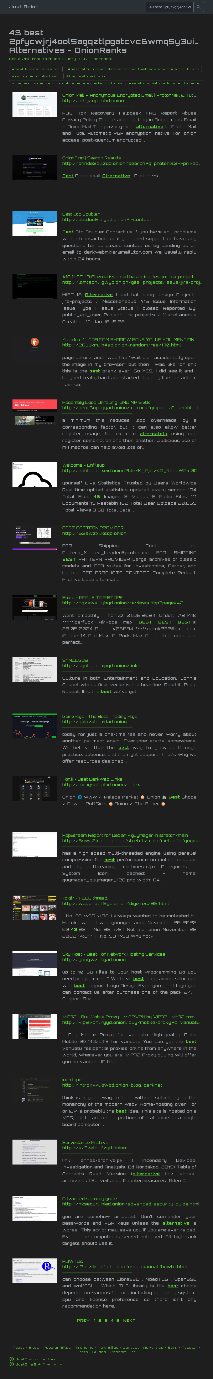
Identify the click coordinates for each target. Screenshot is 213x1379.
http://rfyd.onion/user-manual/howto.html (132, 1266)
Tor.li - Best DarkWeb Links (92, 779)
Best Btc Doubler (81, 214)
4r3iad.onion (39, 1364)
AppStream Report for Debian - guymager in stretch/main (125, 835)
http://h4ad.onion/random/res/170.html (132, 345)
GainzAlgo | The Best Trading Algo (99, 716)
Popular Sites (57, 1347)
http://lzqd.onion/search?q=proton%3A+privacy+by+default (132, 163)
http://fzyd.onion (132, 1148)
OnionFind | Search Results (91, 158)
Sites (34, 1347)
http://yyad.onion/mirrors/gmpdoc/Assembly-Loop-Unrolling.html (132, 407)
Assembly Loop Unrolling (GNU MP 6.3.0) (107, 402)
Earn (173, 1347)
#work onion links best (35, 76)
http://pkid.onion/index (132, 784)
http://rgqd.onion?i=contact (132, 219)
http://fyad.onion (132, 959)
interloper (73, 1079)
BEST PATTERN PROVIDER (93, 528)
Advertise (153, 1347)
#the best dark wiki (85, 76)
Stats (82, 1352)
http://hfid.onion (132, 100)
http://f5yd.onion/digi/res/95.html (132, 903)
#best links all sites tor (36, 69)
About (19, 1347)
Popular (190, 1347)
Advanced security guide (89, 1198)
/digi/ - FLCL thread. (85, 898)
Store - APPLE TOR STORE (92, 597)
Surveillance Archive (85, 1142)
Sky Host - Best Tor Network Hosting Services (113, 954)
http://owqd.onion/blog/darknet (132, 1085)
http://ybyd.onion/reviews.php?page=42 (132, 603)
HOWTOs (72, 1261)
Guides (99, 1352)
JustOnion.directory (36, 1359)
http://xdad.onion (132, 722)
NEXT (129, 1320)
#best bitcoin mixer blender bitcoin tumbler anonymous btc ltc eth (133, 69)
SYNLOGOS (75, 660)
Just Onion (24, 6)
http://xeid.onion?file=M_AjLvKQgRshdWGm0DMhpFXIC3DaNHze (132, 470)
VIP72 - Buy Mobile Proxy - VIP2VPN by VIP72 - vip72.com (128, 1017)
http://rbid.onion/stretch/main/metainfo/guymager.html (132, 840)
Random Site (123, 1352)
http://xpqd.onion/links (132, 665)
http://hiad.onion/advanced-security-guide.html (132, 1204)
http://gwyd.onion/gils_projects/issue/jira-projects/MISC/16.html (132, 282)
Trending (84, 1347)
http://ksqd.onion (132, 533)
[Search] (198, 7)
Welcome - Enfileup (83, 465)
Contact (131, 1347)
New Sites (108, 1347)
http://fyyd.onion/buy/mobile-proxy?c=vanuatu (132, 1022)
